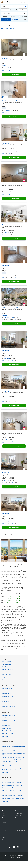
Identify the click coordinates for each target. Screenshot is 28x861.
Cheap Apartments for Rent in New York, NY (11, 780)
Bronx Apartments (6, 704)
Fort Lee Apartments (6, 672)
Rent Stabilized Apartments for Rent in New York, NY (13, 798)
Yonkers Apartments (6, 664)
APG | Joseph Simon (8, 110)
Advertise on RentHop (20, 830)
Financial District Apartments (8, 715)
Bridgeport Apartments (7, 677)
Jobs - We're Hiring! (19, 833)
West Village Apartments (7, 733)
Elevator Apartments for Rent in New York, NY (12, 785)
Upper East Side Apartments (8, 723)
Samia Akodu (6, 67)
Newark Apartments (6, 674)
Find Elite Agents (18, 813)
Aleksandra (6, 439)
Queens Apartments (6, 693)
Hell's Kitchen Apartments (7, 725)
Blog (16, 817)
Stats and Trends (5, 833)
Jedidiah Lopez (7, 358)
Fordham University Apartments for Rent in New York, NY (13, 747)
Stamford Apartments (7, 679)
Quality (22, 31)
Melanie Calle (6, 232)
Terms (3, 817)
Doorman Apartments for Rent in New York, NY (12, 782)
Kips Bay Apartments (6, 728)
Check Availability (14, 74)
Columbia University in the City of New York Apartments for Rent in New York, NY (11, 760)
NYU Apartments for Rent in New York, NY (11, 744)
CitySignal (4, 839)
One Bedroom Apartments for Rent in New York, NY (13, 793)
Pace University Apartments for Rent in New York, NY (13, 750)
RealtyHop (4, 822)
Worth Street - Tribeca (8, 184)
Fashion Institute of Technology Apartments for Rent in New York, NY (13, 754)
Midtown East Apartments (7, 730)
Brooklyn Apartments (6, 691)
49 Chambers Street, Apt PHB (10, 308)
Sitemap (4, 837)
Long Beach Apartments (7, 669)
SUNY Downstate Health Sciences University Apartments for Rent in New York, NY (11, 768)
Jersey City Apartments (7, 666)
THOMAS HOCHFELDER (9, 317)
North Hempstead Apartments (8, 706)
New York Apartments (7, 661)
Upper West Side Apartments (8, 720)
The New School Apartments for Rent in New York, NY (13, 757)
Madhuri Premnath (8, 275)
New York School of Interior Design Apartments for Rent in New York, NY (13, 764)
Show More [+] (5, 736)
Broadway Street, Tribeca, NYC (10, 100)
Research (4, 830)
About (3, 813)
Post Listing (19, 2)
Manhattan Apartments (7, 688)
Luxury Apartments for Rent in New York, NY (11, 787)
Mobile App (4, 835)
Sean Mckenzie (7, 191)
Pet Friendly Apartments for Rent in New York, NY (12, 795)
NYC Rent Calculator (19, 820)
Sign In (25, 2)
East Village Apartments (7, 717)
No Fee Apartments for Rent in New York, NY (11, 790)
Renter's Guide (18, 815)
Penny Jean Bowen (8, 151)
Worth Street (5, 143)
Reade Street (5, 58)
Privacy (3, 820)
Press (3, 815)
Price (26, 31)
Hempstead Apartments (7, 696)
